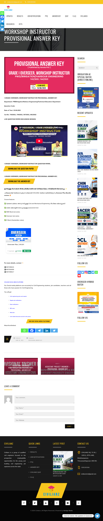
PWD (14, 101)
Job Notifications (34, 16)
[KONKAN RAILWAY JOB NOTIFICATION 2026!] (87, 130)
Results (20, 16)
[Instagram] (86, 272)
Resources (10, 24)
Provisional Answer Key (35, 340)
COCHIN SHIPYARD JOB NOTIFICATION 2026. (84, 199)
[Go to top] (51, 490)
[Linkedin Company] (89, 272)
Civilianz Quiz (35, 472)
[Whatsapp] (24, 330)
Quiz (66, 16)
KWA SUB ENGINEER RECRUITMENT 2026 (87, 171)
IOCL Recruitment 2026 (85, 256)
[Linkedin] (46, 330)
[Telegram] (39, 330)
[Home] (8, 8)
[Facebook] (31, 330)
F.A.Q (74, 16)
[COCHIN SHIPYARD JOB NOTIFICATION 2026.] (87, 188)
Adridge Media (68, 510)
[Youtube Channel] (79, 275)
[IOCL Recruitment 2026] (87, 245)
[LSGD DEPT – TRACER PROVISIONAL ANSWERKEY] (87, 216)
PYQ (46, 16)
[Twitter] (54, 330)
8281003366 (85, 467)
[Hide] (1, 33)
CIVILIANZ (6, 282)
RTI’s (20, 24)
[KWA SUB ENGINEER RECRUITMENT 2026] (87, 159)
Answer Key (56, 16)
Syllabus (84, 16)
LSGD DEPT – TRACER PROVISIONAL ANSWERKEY (85, 228)
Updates (9, 16)
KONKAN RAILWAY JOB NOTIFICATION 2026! (84, 142)
